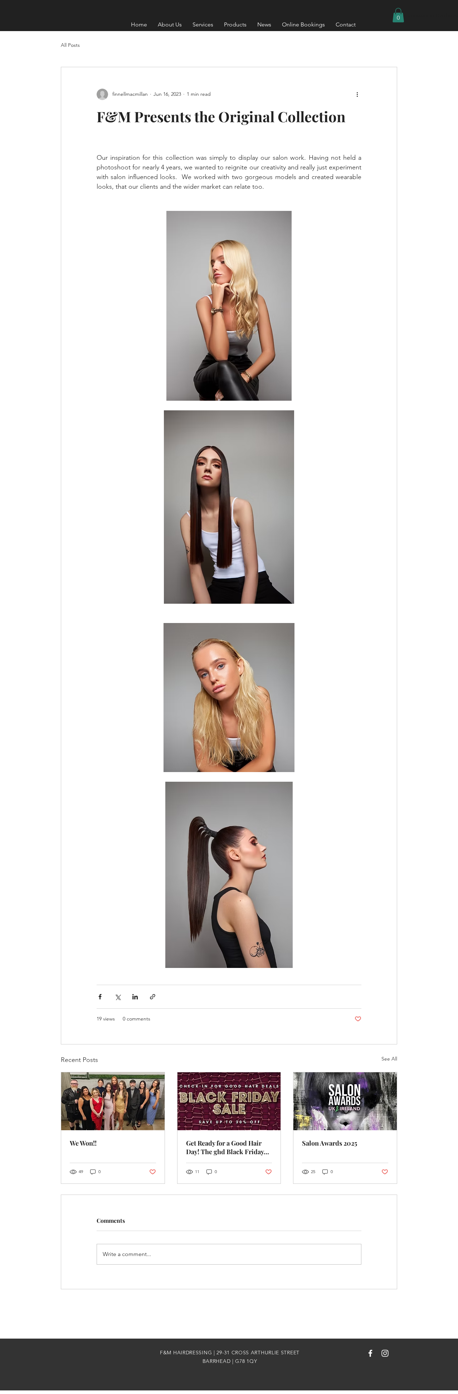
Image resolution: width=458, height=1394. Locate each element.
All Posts (70, 45)
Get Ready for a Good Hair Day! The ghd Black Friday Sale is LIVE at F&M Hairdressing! (225, 1147)
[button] (398, 15)
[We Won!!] (113, 1101)
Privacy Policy (228, 1334)
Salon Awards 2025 (329, 1143)
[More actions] (357, 94)
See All (389, 1059)
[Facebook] (370, 1353)
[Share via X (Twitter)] (117, 996)
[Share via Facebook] (100, 996)
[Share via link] (152, 996)
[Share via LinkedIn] (135, 996)
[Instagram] (385, 1353)
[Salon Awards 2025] (345, 1101)
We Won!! (83, 1143)
